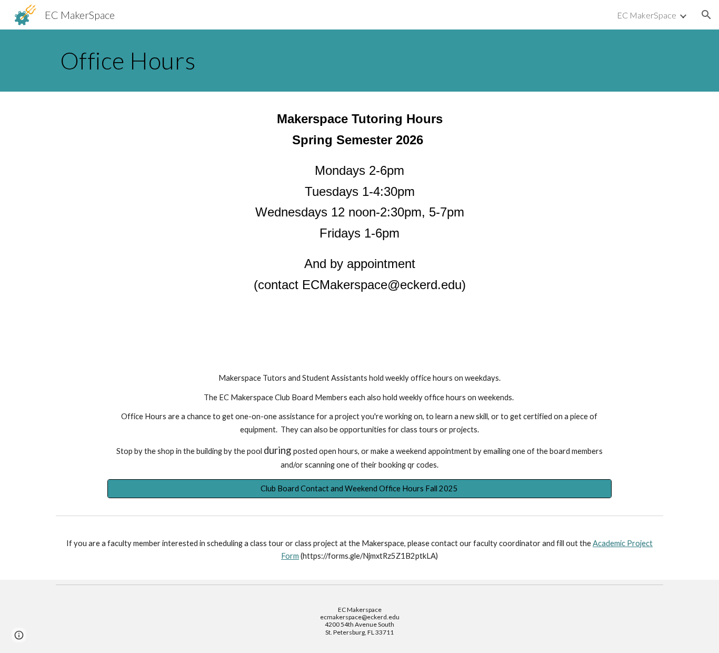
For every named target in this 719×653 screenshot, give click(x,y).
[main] (359, 60)
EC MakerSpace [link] (646, 15)
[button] (706, 14)
